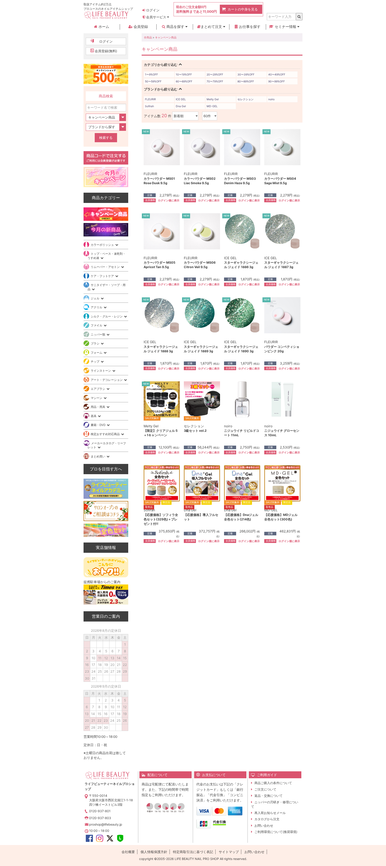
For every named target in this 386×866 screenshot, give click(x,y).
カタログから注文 (266, 819)
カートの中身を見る (243, 9)
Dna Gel (181, 106)
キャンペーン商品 (165, 37)
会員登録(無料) (106, 51)
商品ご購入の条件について (273, 783)
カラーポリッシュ (103, 244)
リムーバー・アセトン (106, 267)
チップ (95, 361)
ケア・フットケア (103, 276)
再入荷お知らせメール (270, 813)
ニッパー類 (98, 334)
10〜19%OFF (184, 74)
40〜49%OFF (276, 74)
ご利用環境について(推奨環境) (275, 832)
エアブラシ (98, 388)
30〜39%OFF (245, 74)
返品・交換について (268, 795)
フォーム (97, 352)
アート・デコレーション (107, 380)
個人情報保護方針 (154, 852)
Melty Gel (213, 99)
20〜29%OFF (215, 74)
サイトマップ (229, 852)
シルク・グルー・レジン (107, 316)
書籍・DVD (98, 425)
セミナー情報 (285, 26)
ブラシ (95, 343)
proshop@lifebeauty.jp (105, 824)
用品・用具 (98, 407)
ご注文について (265, 789)
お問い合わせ (263, 825)
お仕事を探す (249, 26)
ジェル (95, 298)
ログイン (152, 10)
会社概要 (128, 852)
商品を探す (175, 26)
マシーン (97, 398)
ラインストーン (101, 370)
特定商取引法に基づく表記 (193, 852)
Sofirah (149, 106)
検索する (106, 138)
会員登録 (140, 26)
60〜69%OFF (184, 81)
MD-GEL (212, 106)
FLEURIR (150, 99)
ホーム (103, 26)
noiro (271, 99)
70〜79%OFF (215, 81)
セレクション (245, 99)
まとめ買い (98, 456)
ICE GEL (181, 99)
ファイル (97, 325)
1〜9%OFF (151, 74)
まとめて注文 (212, 26)
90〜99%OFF (276, 81)
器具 (94, 416)
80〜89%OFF (245, 81)
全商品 (148, 37)
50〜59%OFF (153, 81)
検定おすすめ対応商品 (106, 434)
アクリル (97, 307)
